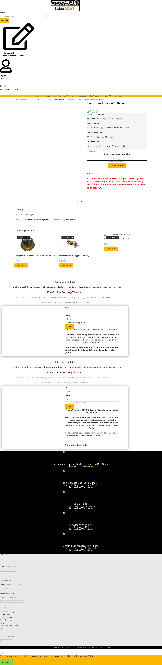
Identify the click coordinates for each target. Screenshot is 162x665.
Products (24, 100)
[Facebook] (0, 559)
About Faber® (5, 620)
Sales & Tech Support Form (10, 584)
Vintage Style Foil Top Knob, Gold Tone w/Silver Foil (35, 256)
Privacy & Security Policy (9, 612)
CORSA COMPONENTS (55, 100)
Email (67, 308)
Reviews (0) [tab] (81, 201)
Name (67, 315)
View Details (21, 265)
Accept (6, 662)
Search (2, 12)
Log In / (3, 76)
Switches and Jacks (73, 100)
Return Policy (5, 615)
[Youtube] (0, 564)
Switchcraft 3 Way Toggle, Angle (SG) (74, 256)
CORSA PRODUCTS (37, 100)
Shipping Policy (6, 617)
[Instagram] (0, 562)
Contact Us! (8, 53)
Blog (2, 623)
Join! (69, 326)
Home (17, 100)
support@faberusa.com (9, 593)
